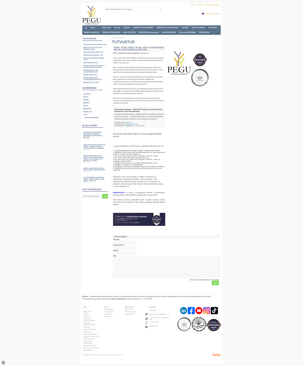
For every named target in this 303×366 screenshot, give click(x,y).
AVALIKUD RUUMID (169, 32)
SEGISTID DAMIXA (198, 28)
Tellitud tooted (129, 314)
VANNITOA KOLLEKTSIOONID (167, 28)
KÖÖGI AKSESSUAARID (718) (93, 55)
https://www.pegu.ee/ (156, 146)
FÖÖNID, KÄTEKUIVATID (111, 32)
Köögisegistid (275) (90, 63)
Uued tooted (108, 314)
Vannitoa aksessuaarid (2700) (94, 44)
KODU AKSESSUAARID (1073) (93, 52)
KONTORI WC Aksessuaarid (149, 32)
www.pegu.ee (144, 53)
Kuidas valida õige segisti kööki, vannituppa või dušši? (94, 169)
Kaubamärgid (108, 309)
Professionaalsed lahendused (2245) (90, 71)
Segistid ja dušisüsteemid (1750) (93, 59)
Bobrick (86, 103)
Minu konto (128, 309)
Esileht (114, 37)
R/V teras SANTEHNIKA (187, 32)
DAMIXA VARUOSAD (91, 32)
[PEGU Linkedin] (183, 311)
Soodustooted (108, 312)
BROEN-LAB (87, 112)
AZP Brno (86, 94)
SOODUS (126, 28)
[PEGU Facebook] (191, 311)
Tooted (92, 28)
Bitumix (86, 100)
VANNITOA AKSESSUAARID (143, 28)
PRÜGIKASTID (204, 32)
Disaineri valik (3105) (91, 82)
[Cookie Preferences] (3, 363)
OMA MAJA (212, 28)
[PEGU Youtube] (199, 311)
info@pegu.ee (129, 126)
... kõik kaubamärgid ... (91, 117)
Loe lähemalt (214, 280)
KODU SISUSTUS (129, 32)
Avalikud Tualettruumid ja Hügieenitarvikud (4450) (93, 66)
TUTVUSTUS (121, 37)
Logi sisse (199, 5)
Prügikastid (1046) (90, 75)
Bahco (85, 97)
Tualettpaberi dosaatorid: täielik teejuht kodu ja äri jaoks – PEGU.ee (94, 180)
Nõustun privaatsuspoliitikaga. (204, 280)
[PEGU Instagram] (206, 311)
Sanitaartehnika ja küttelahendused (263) (92, 78)
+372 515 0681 (147, 299)
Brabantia (87, 109)
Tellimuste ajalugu (131, 312)
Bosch (85, 106)
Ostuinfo (117, 28)
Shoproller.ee (216, 355)
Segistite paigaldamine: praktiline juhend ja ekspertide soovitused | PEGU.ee (92, 135)
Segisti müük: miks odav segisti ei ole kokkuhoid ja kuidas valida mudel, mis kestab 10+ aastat (93, 159)
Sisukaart (107, 316)
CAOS (85, 115)
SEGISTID (185, 28)
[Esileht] (85, 27)
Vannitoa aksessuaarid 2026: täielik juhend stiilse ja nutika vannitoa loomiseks (94, 147)
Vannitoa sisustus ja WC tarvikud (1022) (92, 48)
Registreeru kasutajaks (212, 5)
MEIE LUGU (106, 28)
